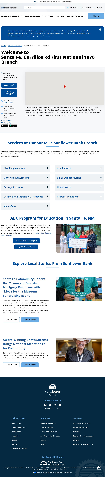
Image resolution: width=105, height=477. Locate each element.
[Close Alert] (100, 29)
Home (3, 46)
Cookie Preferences (67, 472)
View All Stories (30, 320)
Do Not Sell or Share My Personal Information (48, 472)
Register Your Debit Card (27, 247)
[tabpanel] (52, 299)
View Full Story (13, 320)
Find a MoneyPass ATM (11, 93)
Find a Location (15, 46)
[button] (72, 7)
